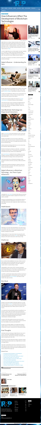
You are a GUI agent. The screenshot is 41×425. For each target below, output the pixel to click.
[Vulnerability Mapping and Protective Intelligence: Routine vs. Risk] (34, 57)
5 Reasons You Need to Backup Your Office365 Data (20, 375)
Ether (16, 235)
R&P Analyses (30, 162)
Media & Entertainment (31, 146)
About (29, 402)
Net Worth (29, 151)
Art (28, 96)
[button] (39, 9)
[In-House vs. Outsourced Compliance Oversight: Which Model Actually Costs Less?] (34, 44)
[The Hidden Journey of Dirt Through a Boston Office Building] (34, 29)
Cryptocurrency (30, 114)
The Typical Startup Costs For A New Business (6, 375)
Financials (16, 402)
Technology (33, 8)
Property (29, 159)
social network (8, 368)
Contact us (3, 10)
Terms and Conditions (18, 423)
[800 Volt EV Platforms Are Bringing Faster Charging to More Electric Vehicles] (34, 71)
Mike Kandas (30, 64)
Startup (29, 172)
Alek (29, 38)
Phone (29, 157)
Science (29, 165)
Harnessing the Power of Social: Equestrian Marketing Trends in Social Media (5, 395)
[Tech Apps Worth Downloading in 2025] (22, 390)
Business (6, 8)
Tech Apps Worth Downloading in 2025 (22, 394)
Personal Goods (30, 156)
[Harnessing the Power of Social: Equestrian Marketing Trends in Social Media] (5, 390)
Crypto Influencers (14, 367)
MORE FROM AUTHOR (12, 385)
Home (3, 8)
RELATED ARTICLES (4, 385)
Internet (14, 8)
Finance (29, 122)
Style (29, 173)
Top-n (29, 178)
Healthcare (10, 8)
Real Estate (19, 8)
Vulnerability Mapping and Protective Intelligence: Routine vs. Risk (33, 62)
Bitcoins (29, 99)
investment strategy (7, 91)
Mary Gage (3, 23)
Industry (29, 133)
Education (29, 117)
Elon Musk (10, 303)
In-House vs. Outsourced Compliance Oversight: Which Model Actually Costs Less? (34, 49)
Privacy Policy (24, 423)
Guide (29, 127)
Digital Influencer (20, 367)
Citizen (29, 109)
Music (29, 149)
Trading (29, 180)
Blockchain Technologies (7, 367)
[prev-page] (24, 386)
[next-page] (25, 386)
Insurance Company (31, 136)
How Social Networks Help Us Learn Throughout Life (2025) (13, 394)
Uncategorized (30, 183)
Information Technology (31, 135)
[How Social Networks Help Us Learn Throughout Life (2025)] (14, 390)
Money (23, 8)
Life (28, 143)
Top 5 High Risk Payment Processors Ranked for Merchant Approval (33, 89)
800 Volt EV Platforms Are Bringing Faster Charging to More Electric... (33, 76)
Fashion (29, 120)
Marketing (29, 144)
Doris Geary (30, 91)
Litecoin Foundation (13, 276)
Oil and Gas (30, 154)
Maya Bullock (30, 78)
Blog (29, 101)
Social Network (27, 8)
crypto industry (9, 194)
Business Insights (30, 104)
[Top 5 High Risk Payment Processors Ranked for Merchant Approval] (34, 84)
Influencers (3, 368)
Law (28, 141)
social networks (6, 133)
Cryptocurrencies (30, 112)
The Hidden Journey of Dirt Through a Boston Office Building (33, 36)
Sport (29, 170)
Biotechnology (30, 98)
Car (28, 106)
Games (29, 125)
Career (29, 107)
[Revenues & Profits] (20, 3)
